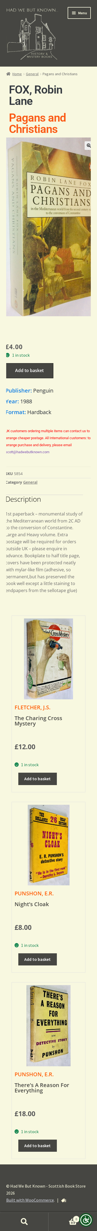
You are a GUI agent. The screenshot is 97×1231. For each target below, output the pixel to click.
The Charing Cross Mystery (38, 720)
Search (24, 1222)
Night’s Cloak (32, 904)
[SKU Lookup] (63, 1200)
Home (17, 73)
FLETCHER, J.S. (32, 707)
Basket (62, 1217)
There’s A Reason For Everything (42, 1087)
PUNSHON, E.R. (34, 893)
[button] (89, 145)
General (32, 73)
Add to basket (29, 370)
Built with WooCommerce (30, 1200)
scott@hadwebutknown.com (27, 452)
